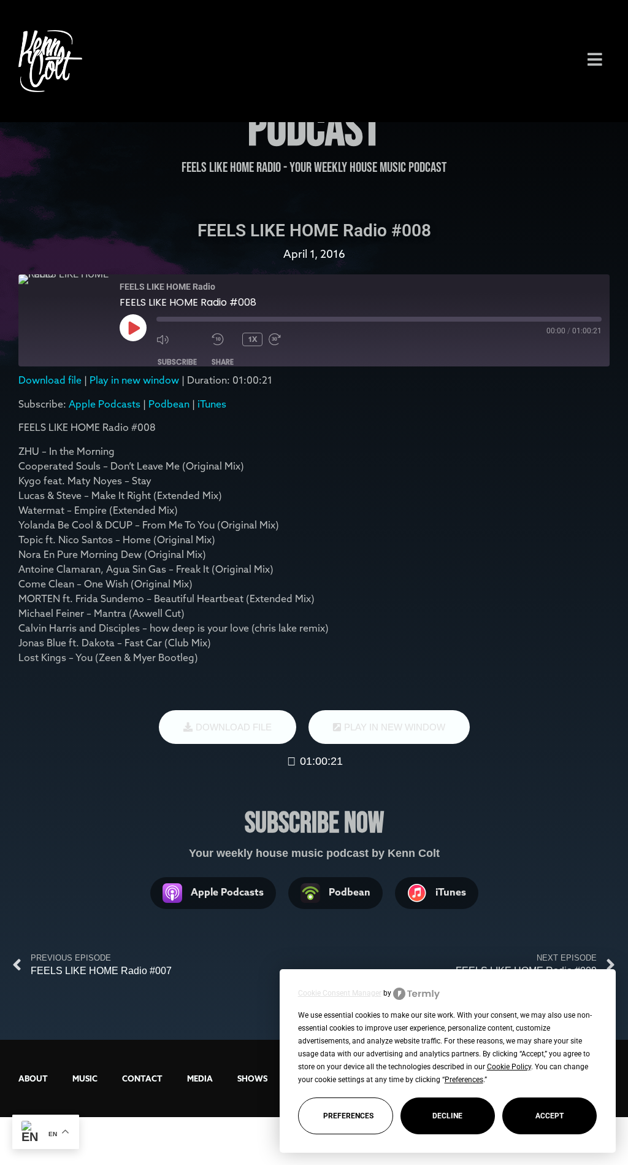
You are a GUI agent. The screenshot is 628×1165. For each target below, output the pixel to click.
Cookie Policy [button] (509, 1066)
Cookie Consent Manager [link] (339, 993)
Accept (549, 1116)
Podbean (169, 404)
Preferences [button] (464, 1079)
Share (223, 362)
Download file (50, 380)
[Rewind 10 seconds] (224, 339)
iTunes (211, 404)
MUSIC (85, 1078)
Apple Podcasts (104, 404)
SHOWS (252, 1078)
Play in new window (134, 380)
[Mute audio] (180, 339)
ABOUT (33, 1078)
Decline (447, 1116)
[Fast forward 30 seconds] (293, 339)
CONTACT (142, 1078)
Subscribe (177, 362)
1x (252, 339)
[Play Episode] (133, 327)
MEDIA (200, 1078)
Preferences (348, 1116)
